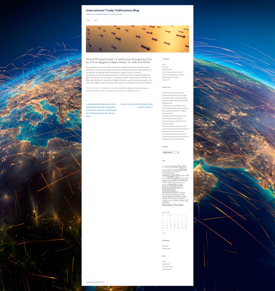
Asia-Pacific (121, 88)
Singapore (184, 196)
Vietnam (165, 202)
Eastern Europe (143, 88)
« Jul (163, 233)
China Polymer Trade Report (171, 171)
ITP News (165, 246)
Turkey (165, 200)
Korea (169, 180)
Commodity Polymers (168, 173)
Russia (120, 90)
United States (178, 200)
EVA (187, 175)
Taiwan (175, 198)
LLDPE (170, 182)
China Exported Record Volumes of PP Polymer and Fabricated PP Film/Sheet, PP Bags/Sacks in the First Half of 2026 (175, 128)
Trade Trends (106, 88)
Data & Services (167, 69)
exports (164, 178)
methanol (182, 182)
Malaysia (176, 182)
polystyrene (181, 192)
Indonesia (182, 178)
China (136, 88)
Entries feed (166, 264)
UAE (169, 200)
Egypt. (88, 90)
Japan (103, 90)
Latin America (110, 90)
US (124, 90)
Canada (175, 169)
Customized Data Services (170, 77)
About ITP (165, 67)
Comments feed (167, 266)
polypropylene (170, 191)
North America (171, 187)
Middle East (176, 184)
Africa (168, 166)
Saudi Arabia (174, 196)
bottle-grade (130, 88)
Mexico (165, 184)
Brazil (170, 169)
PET (116, 90)
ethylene (182, 175)
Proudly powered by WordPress (95, 282)
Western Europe (172, 204)
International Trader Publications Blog (112, 10)
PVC (183, 194)
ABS (163, 167)
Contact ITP (166, 80)
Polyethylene (169, 189)
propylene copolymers (171, 194)
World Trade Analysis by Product (172, 72)
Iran (187, 178)
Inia (100, 90)
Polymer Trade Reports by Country (173, 74)
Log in (164, 261)
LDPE (164, 182)
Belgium (164, 170)
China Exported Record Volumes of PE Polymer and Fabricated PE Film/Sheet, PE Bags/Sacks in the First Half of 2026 (175, 136)
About (96, 20)
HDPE (170, 177)
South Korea (167, 198)
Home (88, 20)
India (176, 177)
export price (94, 90)
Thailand (182, 198)
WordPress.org (167, 269)
